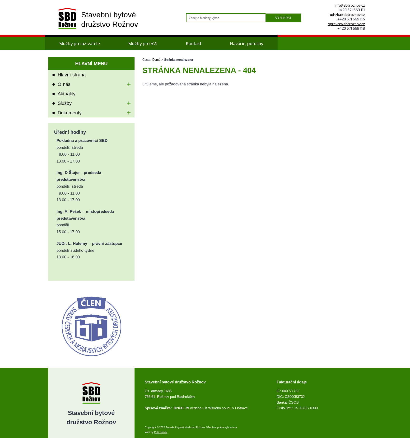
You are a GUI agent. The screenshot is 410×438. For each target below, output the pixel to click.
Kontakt (193, 43)
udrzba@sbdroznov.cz (347, 14)
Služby (65, 103)
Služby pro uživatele (79, 43)
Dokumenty (70, 112)
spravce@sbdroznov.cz (346, 23)
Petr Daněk (160, 432)
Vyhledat (283, 18)
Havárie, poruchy (246, 43)
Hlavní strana (72, 74)
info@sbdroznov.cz (350, 5)
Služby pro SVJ (142, 43)
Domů (156, 59)
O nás (64, 84)
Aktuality (66, 93)
